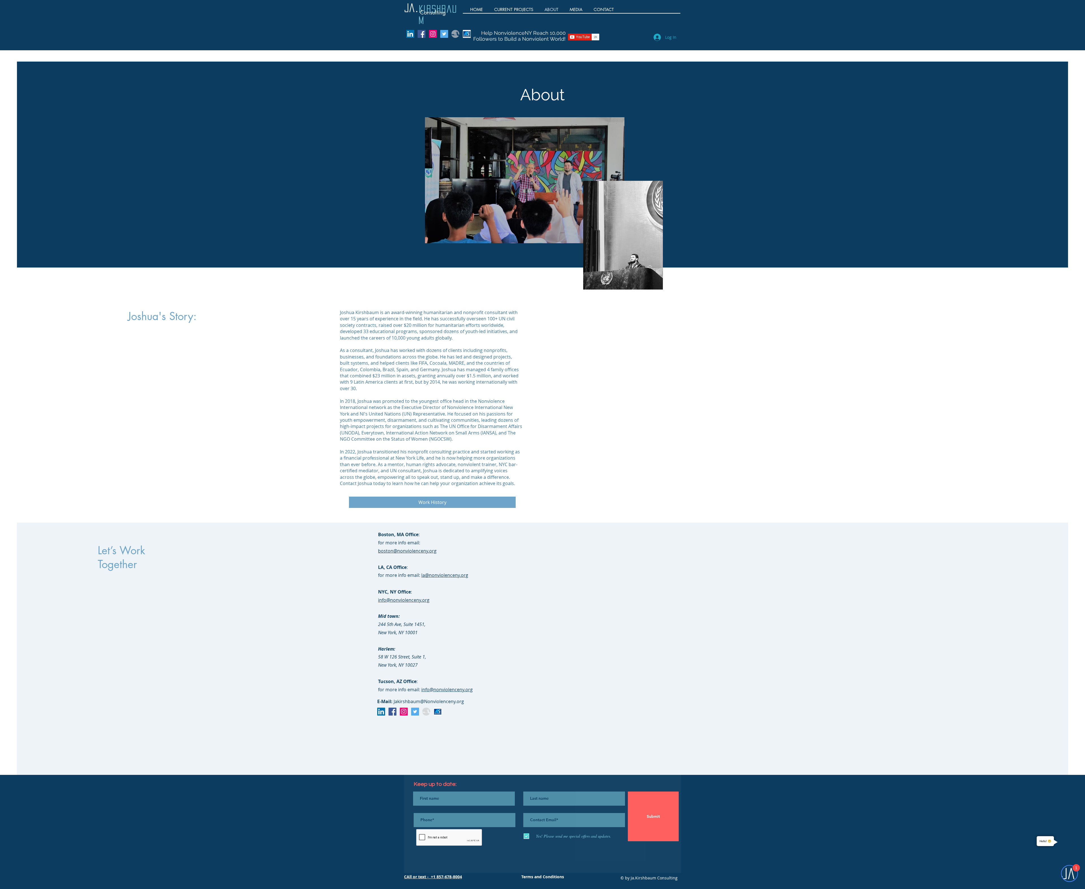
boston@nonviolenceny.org (407, 551)
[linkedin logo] (410, 34)
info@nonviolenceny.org (403, 600)
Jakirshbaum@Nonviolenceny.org (428, 701)
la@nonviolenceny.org (444, 575)
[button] (576, 9)
